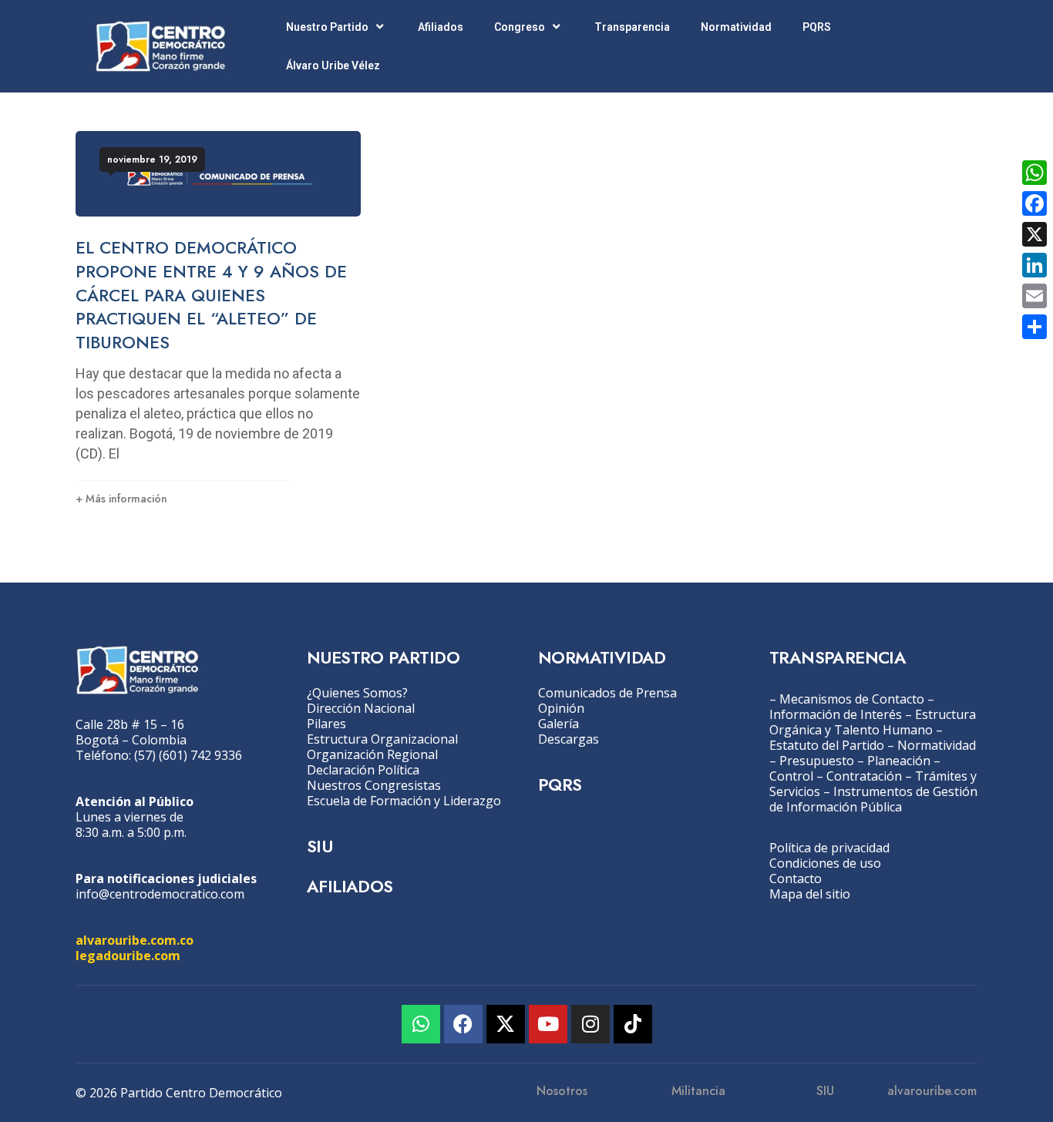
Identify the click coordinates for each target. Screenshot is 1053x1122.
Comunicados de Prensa (607, 692)
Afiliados (440, 27)
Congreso (519, 27)
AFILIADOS (350, 886)
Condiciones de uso (825, 863)
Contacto (795, 878)
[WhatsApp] (1034, 172)
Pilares (326, 723)
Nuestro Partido (327, 27)
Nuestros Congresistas (374, 785)
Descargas (568, 739)
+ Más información (121, 498)
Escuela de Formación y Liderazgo (404, 800)
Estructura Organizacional (382, 739)
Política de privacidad (829, 847)
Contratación (864, 776)
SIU (319, 846)
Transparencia (632, 27)
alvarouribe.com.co (134, 940)
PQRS (816, 27)
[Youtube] (548, 1024)
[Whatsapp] (421, 1024)
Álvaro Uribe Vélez (333, 65)
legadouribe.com (128, 955)
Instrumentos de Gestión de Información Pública (873, 799)
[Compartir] (1034, 326)
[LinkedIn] (1034, 265)
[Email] (1034, 295)
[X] (1034, 234)
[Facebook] (463, 1024)
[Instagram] (590, 1024)
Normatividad (736, 27)
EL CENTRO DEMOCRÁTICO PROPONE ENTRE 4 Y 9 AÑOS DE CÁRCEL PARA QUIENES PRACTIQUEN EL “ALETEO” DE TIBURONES (211, 294)
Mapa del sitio (809, 893)
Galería (558, 723)
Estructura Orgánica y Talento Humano (872, 722)
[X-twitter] (505, 1024)
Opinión (561, 708)
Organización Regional (372, 754)
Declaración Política (363, 769)
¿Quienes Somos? (357, 692)
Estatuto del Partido (826, 745)
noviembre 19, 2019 (152, 159)
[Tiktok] (633, 1024)
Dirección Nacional (361, 708)
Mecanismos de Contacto (851, 698)
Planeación (898, 760)
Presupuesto (816, 760)
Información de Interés (835, 714)
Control (791, 776)
